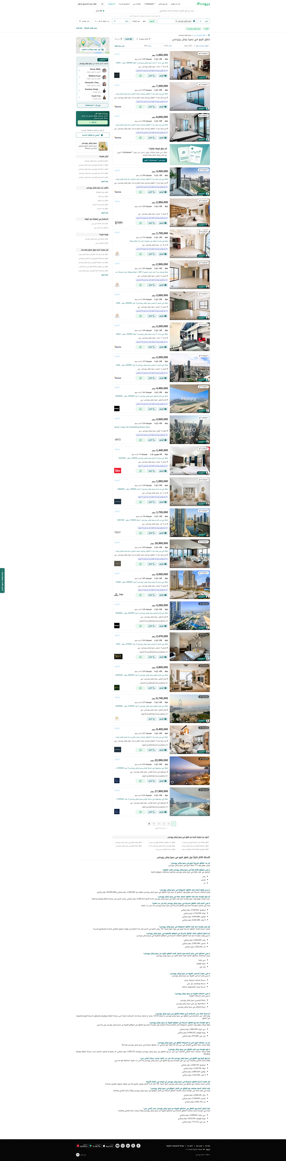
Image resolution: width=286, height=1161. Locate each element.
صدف (170, 46)
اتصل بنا (190, 1145)
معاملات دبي (137, 3)
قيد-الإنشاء (136, 21)
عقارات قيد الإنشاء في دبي (99, 224)
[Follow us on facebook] (138, 1146)
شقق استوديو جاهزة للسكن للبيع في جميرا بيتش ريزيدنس (195, 849)
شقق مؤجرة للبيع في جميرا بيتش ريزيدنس (128, 842)
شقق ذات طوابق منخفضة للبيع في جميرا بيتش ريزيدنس (161, 842)
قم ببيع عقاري (163, 3)
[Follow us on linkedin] (128, 1146)
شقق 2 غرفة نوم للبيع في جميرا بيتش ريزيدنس (93, 169)
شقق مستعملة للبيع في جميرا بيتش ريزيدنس (195, 846)
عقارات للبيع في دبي (101, 243)
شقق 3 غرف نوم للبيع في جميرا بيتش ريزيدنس (93, 173)
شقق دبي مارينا (103, 196)
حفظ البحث (79, 28)
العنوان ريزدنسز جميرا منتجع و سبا (201, 46)
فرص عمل (199, 1145)
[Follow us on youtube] (117, 1146)
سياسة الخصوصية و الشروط (175, 1145)
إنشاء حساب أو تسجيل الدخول (87, 3)
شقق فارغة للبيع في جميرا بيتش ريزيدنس (129, 846)
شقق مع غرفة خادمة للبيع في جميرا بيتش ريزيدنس (92, 271)
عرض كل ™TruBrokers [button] (93, 105)
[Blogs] (111, 4)
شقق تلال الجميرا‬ (102, 209)
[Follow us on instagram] (123, 1146)
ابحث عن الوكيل (175, 3)
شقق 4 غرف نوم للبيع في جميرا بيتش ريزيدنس (93, 177)
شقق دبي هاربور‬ (103, 201)
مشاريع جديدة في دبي (101, 228)
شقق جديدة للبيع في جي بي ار (165, 849)
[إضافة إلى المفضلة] (172, 77)
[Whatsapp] (141, 75)
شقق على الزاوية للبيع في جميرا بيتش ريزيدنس (93, 263)
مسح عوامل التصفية (90, 28)
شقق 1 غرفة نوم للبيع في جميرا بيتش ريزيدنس (93, 165)
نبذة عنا (207, 1145)
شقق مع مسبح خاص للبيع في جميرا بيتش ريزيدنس (92, 254)
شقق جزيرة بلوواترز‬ (102, 192)
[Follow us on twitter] (133, 1146)
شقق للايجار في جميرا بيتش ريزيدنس (96, 239)
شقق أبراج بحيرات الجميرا (100, 205)
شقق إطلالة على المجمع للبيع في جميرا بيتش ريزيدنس (195, 842)
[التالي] (148, 823)
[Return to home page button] (203, 4)
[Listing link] (161, 65)
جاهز (144, 21)
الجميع (152, 21)
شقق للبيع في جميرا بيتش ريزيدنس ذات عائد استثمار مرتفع (161, 846)
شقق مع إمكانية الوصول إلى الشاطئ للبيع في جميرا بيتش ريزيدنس (92, 259)
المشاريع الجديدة (124, 3)
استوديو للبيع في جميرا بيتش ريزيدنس (96, 161)
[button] (204, 21)
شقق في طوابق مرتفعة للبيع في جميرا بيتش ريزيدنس (92, 267)
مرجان (149, 46)
